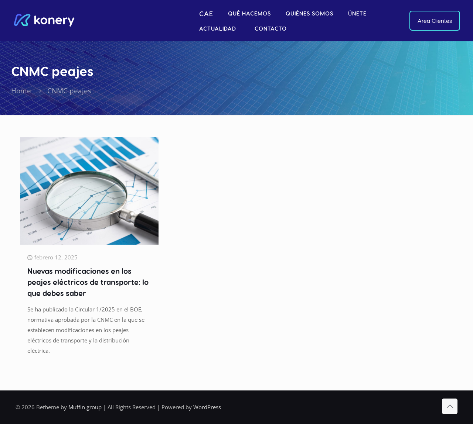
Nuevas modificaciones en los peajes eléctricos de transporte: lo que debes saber (88, 281)
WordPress (207, 407)
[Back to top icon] (449, 406)
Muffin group (85, 407)
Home (21, 91)
